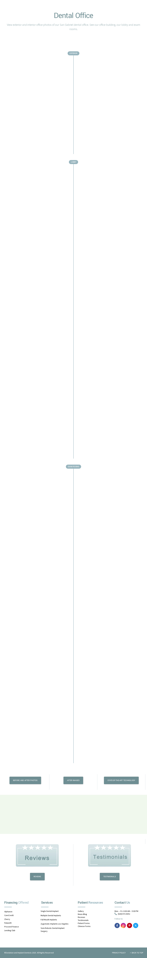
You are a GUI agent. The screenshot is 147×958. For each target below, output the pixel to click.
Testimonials (83, 920)
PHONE (121, 820)
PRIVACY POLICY (119, 952)
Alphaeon (8, 911)
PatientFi (8, 923)
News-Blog (82, 914)
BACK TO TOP (137, 952)
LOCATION (73, 818)
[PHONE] (121, 814)
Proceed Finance (11, 926)
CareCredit (9, 915)
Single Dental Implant (50, 911)
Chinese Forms (84, 926)
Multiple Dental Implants (51, 915)
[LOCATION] (73, 812)
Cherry (7, 919)
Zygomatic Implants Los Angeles (54, 924)
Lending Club (9, 930)
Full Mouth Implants (49, 919)
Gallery (81, 911)
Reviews (81, 917)
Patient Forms (84, 923)
